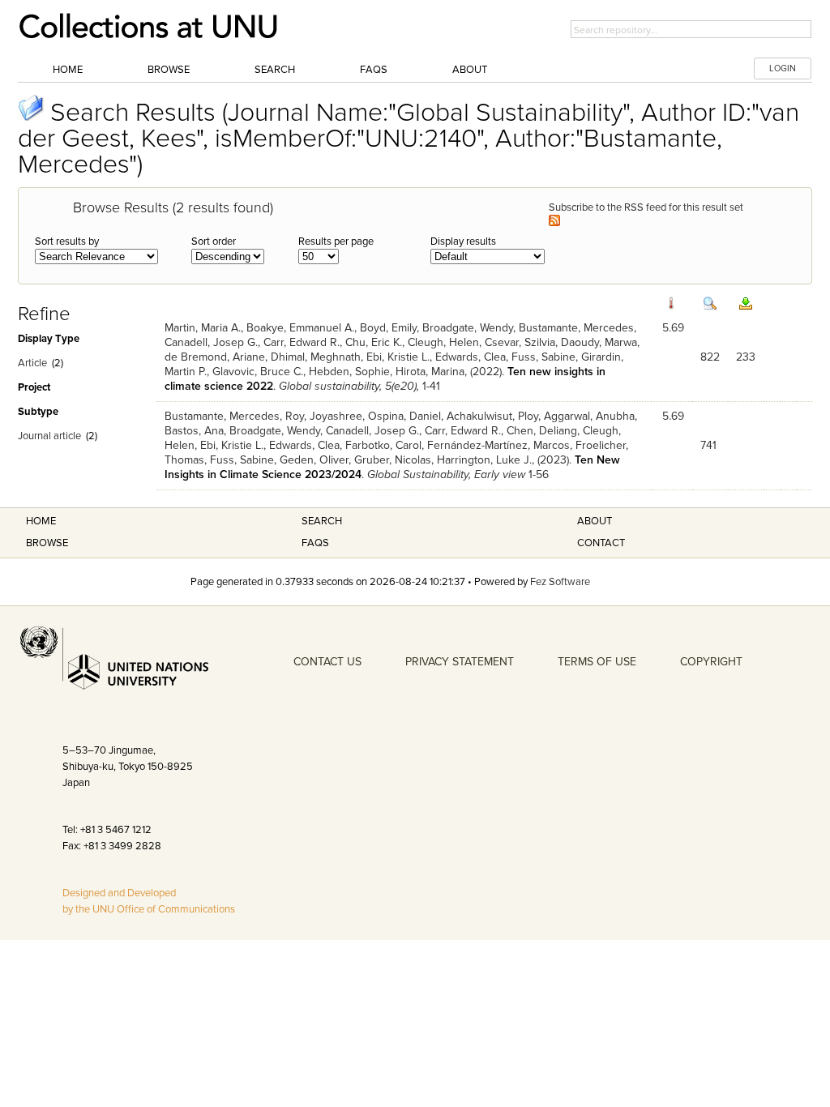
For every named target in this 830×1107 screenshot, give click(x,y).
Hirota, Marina (430, 371)
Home (68, 69)
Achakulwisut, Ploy (492, 416)
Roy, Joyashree (323, 416)
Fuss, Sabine (543, 357)
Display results (463, 241)
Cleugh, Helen (443, 342)
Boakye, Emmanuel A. (300, 328)
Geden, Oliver (314, 460)
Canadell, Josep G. (211, 342)
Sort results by (67, 241)
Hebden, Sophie (349, 371)
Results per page (336, 241)
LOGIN (782, 68)
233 (745, 357)
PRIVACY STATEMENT (459, 662)
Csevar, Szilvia (520, 342)
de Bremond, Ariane (215, 357)
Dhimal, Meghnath (316, 357)
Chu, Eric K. (373, 342)
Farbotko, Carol (383, 445)
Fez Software (560, 581)
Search (275, 69)
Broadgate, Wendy (467, 328)
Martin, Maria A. (203, 328)
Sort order (213, 241)
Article (32, 363)
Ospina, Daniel (404, 416)
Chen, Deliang (542, 431)
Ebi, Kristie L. (398, 357)
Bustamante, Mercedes (576, 328)
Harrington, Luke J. (484, 460)
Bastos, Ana (194, 431)
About (469, 69)
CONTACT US (327, 662)
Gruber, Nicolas (392, 460)
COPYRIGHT (711, 662)
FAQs (373, 69)
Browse (169, 69)
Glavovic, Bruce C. (257, 371)
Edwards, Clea (470, 357)
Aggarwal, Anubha (589, 416)
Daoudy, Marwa (599, 342)
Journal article (49, 436)
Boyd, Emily (388, 328)
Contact (601, 542)
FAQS (315, 542)
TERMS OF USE (597, 662)
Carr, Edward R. (301, 342)
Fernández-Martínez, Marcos (498, 445)
